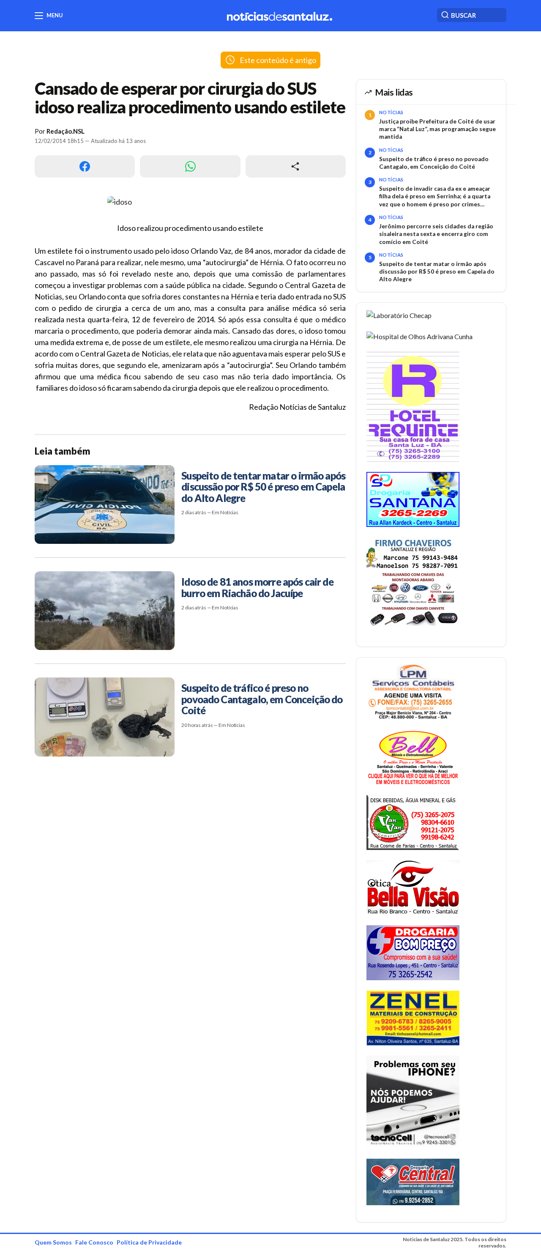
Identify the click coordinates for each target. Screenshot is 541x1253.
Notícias (391, 112)
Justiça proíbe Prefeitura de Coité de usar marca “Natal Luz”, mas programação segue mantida (437, 129)
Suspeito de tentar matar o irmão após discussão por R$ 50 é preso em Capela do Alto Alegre (437, 271)
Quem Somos (53, 1242)
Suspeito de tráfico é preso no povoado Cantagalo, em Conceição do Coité (434, 163)
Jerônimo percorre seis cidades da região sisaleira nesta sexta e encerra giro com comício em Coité (436, 234)
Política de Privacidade (149, 1242)
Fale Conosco (94, 1242)
